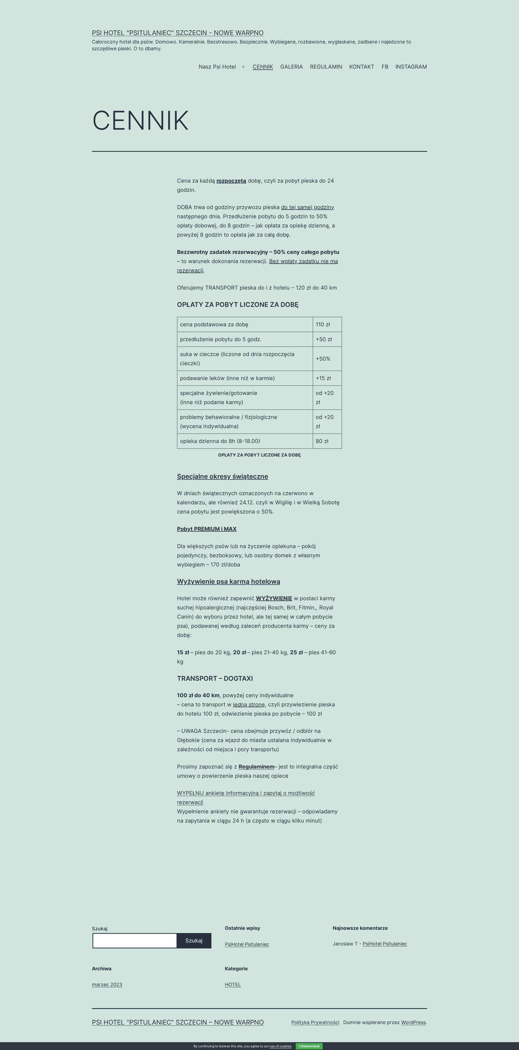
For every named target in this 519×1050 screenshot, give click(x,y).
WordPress (413, 1022)
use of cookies (280, 1046)
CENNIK (263, 66)
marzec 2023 (107, 984)
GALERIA (291, 66)
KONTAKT (361, 66)
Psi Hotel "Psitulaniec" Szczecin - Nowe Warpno (178, 33)
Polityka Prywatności (315, 1022)
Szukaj (99, 928)
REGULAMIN (326, 66)
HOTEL (233, 984)
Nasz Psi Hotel (217, 66)
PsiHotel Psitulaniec (247, 944)
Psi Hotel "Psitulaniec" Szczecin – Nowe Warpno (178, 1022)
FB (385, 66)
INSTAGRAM (411, 66)
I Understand (309, 1046)
